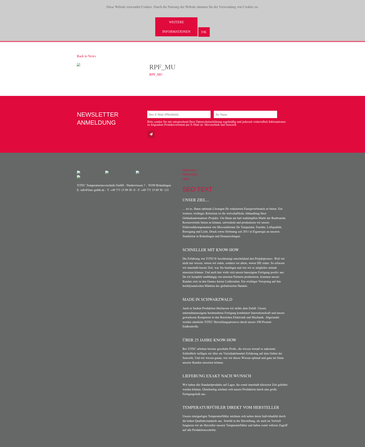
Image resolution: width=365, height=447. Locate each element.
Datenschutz (189, 174)
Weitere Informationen (176, 26)
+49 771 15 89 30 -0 (122, 190)
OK (204, 32)
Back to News (86, 56)
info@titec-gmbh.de (92, 190)
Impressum (189, 170)
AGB (185, 179)
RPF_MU (156, 74)
